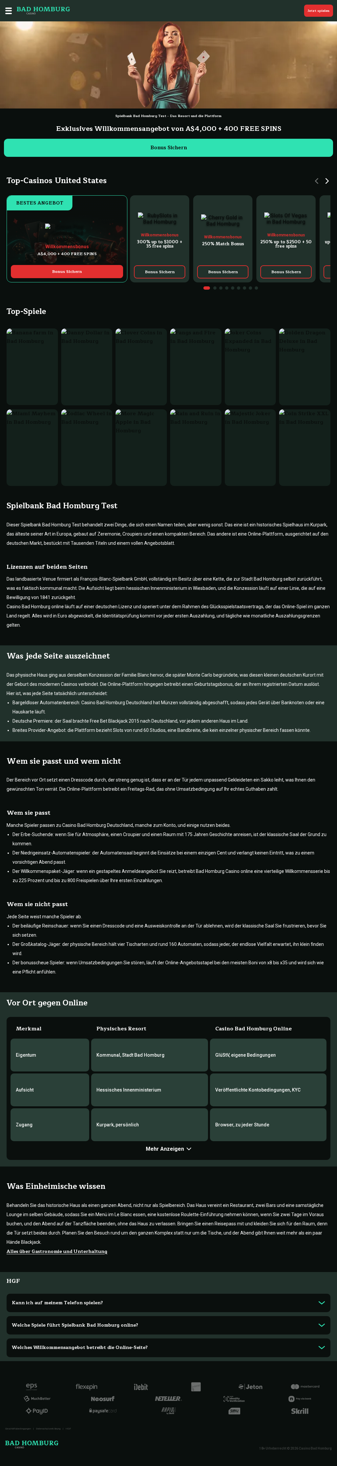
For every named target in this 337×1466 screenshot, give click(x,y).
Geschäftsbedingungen (18, 1428)
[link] (67, 239)
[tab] (207, 288)
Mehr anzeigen (165, 1149)
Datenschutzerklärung (48, 1428)
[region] (230, 238)
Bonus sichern (168, 148)
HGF (68, 1428)
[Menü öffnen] (8, 10)
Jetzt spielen (318, 10)
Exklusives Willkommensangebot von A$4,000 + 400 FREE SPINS (168, 128)
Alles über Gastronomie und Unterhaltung (57, 1251)
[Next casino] (327, 181)
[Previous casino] (316, 181)
